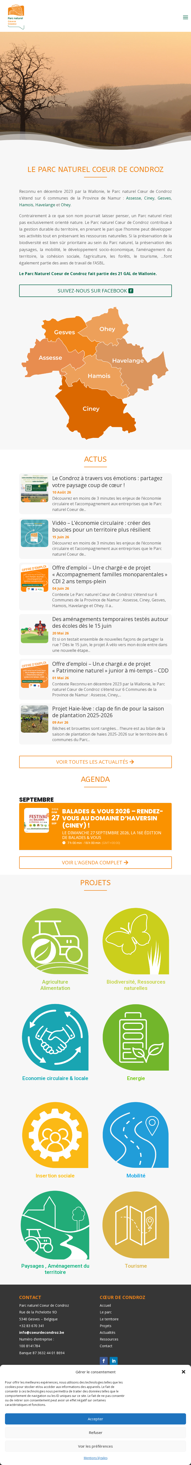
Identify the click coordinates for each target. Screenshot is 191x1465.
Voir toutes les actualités (92, 761)
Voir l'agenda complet (92, 862)
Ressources (109, 1339)
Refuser (95, 1432)
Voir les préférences (95, 1446)
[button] (183, 1371)
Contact (106, 1345)
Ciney (149, 198)
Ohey (66, 205)
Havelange (45, 205)
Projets (105, 1325)
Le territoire (109, 1319)
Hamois (26, 205)
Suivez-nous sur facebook (92, 290)
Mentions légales (95, 1458)
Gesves (164, 198)
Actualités (107, 1332)
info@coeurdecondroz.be (41, 1332)
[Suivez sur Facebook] (104, 1361)
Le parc (106, 1312)
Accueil (105, 1305)
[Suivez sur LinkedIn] (114, 1361)
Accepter (95, 1418)
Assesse (133, 198)
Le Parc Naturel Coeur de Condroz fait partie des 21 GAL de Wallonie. (88, 273)
